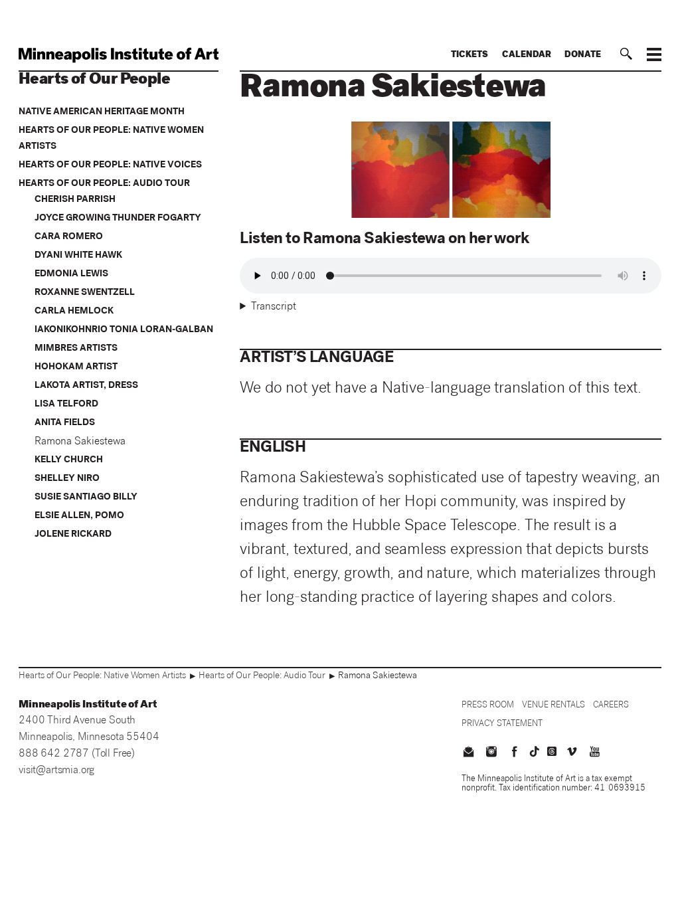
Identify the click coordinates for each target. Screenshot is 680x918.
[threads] (551, 751)
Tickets (469, 55)
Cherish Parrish (75, 200)
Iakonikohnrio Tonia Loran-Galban (124, 330)
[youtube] (594, 753)
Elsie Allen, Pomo (79, 516)
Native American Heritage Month (102, 112)
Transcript (273, 307)
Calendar (526, 55)
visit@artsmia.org (56, 771)
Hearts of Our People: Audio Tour (104, 184)
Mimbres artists (76, 348)
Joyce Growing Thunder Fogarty (118, 218)
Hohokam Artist (76, 367)
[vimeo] (571, 753)
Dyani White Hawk (78, 255)
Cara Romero (69, 237)
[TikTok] (534, 751)
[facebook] (514, 753)
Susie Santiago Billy (86, 497)
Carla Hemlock (74, 311)
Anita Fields (65, 423)
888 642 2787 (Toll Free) (77, 754)
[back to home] (118, 55)
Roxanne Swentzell (85, 293)
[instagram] (491, 753)
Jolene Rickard (73, 534)
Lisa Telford (66, 404)
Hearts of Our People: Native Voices (110, 165)
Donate (582, 55)
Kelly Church (69, 460)
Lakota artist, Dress (86, 386)
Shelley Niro (67, 479)
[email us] (469, 753)
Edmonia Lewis (71, 274)
